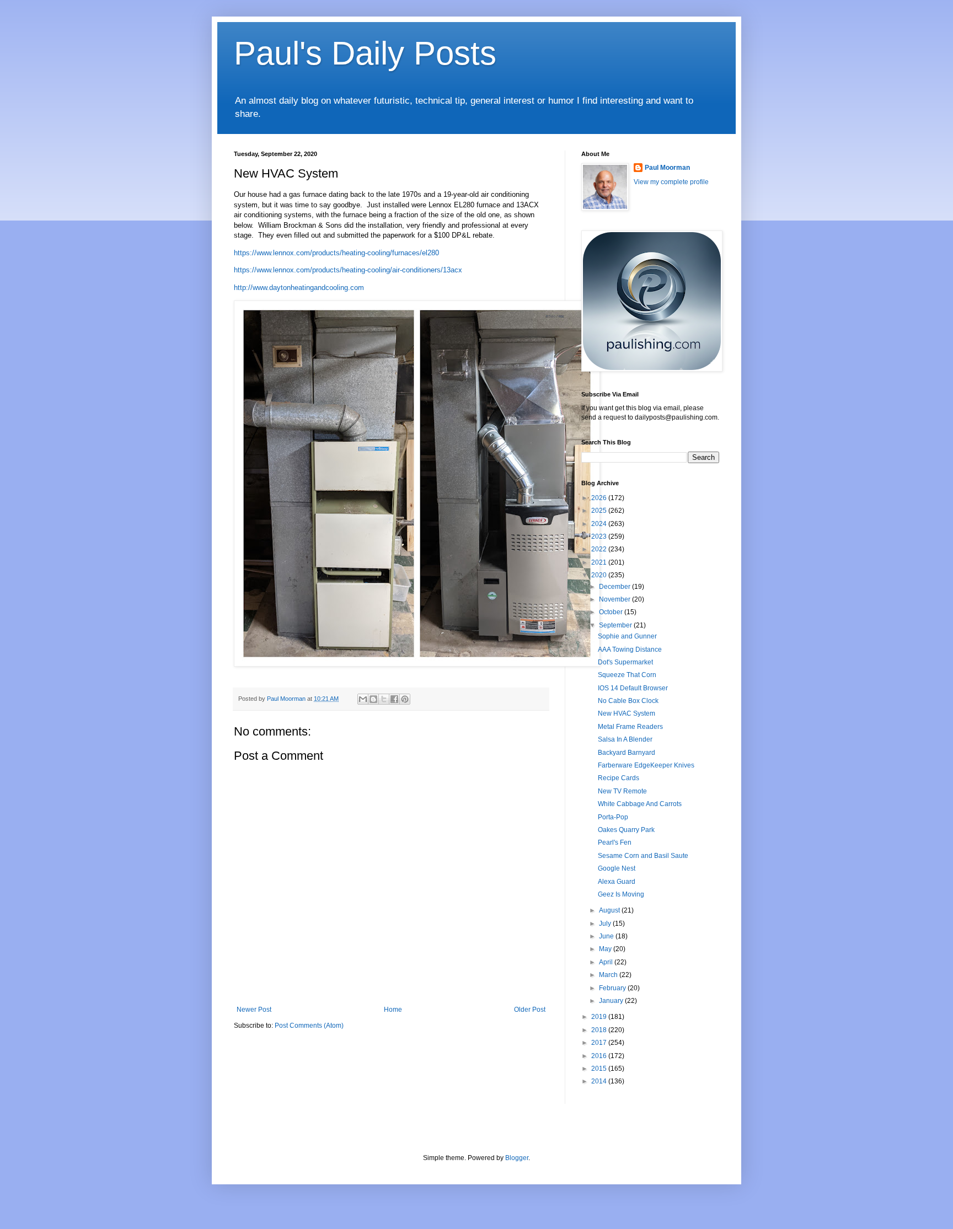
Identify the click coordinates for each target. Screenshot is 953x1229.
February (613, 988)
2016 (599, 1056)
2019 (599, 1017)
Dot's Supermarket (625, 662)
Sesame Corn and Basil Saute (643, 856)
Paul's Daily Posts (365, 53)
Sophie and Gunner (627, 636)
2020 (599, 575)
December (615, 587)
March (609, 975)
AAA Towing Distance (630, 649)
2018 (599, 1030)
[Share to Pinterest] (404, 699)
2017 (599, 1042)
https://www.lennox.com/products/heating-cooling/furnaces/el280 (336, 253)
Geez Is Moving (621, 894)
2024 (599, 524)
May (606, 949)
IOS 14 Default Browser (633, 688)
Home (393, 1009)
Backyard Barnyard (626, 752)
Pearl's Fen (614, 842)
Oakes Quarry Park (626, 830)
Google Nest (616, 868)
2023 (599, 536)
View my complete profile (671, 182)
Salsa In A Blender (625, 739)
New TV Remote (622, 791)
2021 (599, 562)
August (610, 910)
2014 (599, 1081)
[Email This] (362, 699)
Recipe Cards (618, 778)
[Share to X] (383, 699)
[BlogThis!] (373, 699)
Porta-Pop (613, 817)
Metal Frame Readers (630, 727)
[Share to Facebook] (394, 699)
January (612, 1001)
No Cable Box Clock (628, 701)
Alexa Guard (616, 881)
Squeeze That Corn (627, 675)
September (616, 625)
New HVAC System (626, 713)
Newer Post (254, 1009)
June (607, 936)
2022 (599, 549)
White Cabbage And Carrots (640, 804)
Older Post (529, 1009)
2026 (599, 498)
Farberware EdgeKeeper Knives (646, 765)
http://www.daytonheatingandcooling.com (299, 287)
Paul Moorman (667, 167)
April (606, 962)
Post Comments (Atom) (309, 1025)
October (611, 612)
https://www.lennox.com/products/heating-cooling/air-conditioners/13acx (348, 270)
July (606, 923)
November (615, 599)
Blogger (516, 1158)
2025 (599, 510)
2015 (599, 1068)
